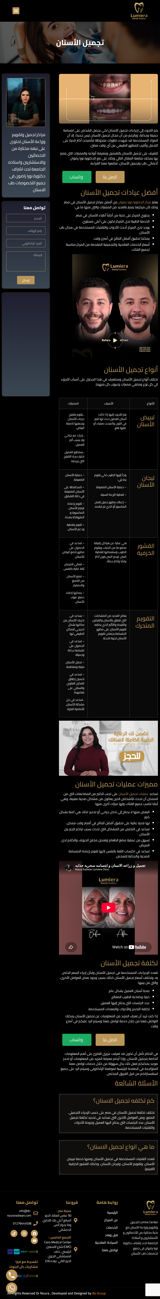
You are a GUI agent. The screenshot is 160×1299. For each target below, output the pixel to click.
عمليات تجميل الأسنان (133, 794)
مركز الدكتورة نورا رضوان (134, 202)
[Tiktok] (14, 1233)
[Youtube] (34, 1240)
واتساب (76, 177)
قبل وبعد (111, 1235)
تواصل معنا (110, 1250)
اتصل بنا (110, 177)
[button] (15, 10)
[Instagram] (24, 1233)
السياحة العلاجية (106, 1242)
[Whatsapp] (11, 1288)
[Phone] (11, 1275)
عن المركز (111, 1220)
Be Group (99, 1293)
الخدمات (112, 1227)
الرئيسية (112, 1212)
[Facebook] (34, 1233)
